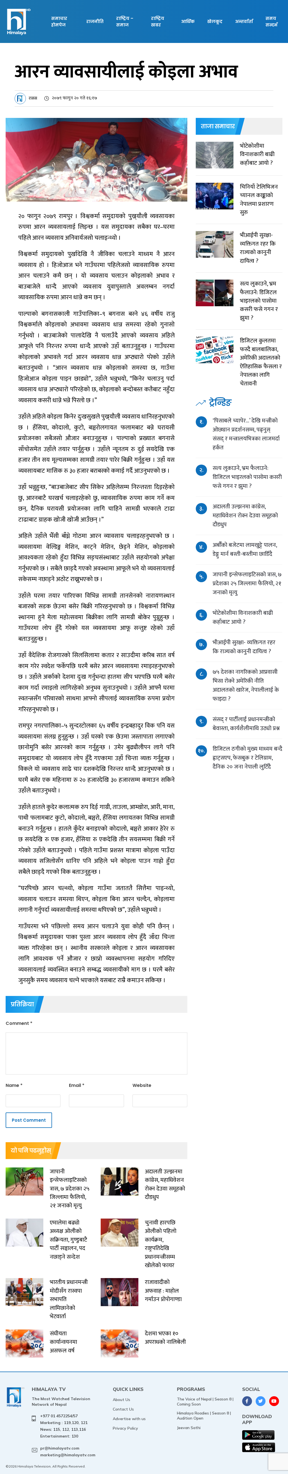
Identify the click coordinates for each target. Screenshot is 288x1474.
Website (141, 1085)
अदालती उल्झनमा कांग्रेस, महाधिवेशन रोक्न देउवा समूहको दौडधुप (245, 515)
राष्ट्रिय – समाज (124, 21)
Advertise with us (129, 1418)
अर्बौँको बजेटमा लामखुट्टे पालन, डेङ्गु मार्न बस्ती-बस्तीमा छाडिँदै (245, 549)
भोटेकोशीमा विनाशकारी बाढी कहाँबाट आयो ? (243, 617)
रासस (33, 98)
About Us (121, 1399)
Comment (19, 1023)
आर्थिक (188, 21)
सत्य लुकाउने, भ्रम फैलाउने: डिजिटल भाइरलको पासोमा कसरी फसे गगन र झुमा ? (247, 477)
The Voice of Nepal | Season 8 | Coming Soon (205, 1402)
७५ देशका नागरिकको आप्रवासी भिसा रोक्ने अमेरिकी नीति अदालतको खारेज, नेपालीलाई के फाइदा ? (246, 685)
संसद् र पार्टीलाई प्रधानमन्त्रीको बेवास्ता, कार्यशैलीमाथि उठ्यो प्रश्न (246, 723)
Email (76, 1085)
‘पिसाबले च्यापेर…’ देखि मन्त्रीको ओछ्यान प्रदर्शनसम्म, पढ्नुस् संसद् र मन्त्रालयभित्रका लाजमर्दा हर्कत (246, 434)
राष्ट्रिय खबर (157, 21)
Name (14, 1085)
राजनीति (95, 21)
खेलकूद (214, 21)
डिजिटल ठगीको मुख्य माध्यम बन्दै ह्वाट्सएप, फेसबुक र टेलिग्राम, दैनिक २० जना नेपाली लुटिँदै (247, 758)
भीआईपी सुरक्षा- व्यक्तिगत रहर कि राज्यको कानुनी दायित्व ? (244, 646)
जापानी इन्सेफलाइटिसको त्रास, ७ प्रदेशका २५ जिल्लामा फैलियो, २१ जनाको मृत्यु (247, 583)
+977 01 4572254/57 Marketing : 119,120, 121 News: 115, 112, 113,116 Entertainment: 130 (63, 1425)
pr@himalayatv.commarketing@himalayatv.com (67, 1451)
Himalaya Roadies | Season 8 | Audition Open (204, 1416)
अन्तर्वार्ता (244, 21)
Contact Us (123, 1409)
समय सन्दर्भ (271, 21)
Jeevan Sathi (189, 1427)
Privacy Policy (125, 1428)
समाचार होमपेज (59, 21)
